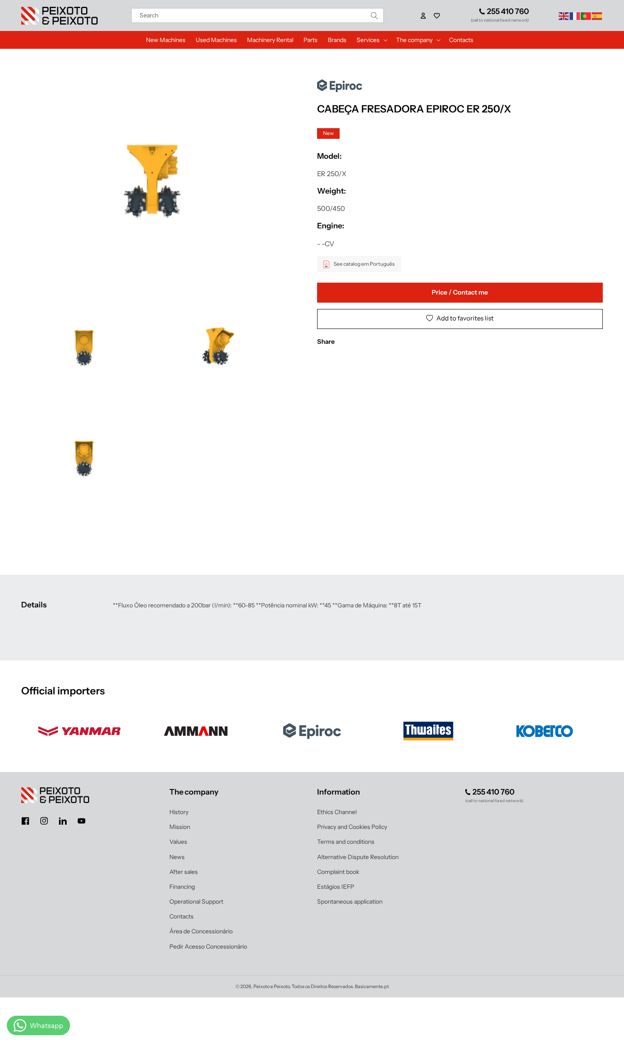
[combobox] (257, 15)
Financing (182, 886)
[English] (564, 15)
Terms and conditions (345, 841)
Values (178, 841)
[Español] (597, 15)
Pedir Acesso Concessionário (208, 946)
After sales (183, 872)
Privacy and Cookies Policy (352, 827)
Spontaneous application (349, 901)
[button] (437, 15)
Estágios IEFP (335, 886)
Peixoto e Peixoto (271, 986)
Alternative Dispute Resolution (358, 857)
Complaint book (338, 872)
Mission (179, 827)
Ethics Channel (337, 812)
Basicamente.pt (372, 986)
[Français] (575, 15)
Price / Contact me (460, 293)
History (178, 812)
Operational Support (196, 901)
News (177, 857)
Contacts (181, 916)
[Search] (374, 15)
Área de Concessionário (201, 931)
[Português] (586, 15)
